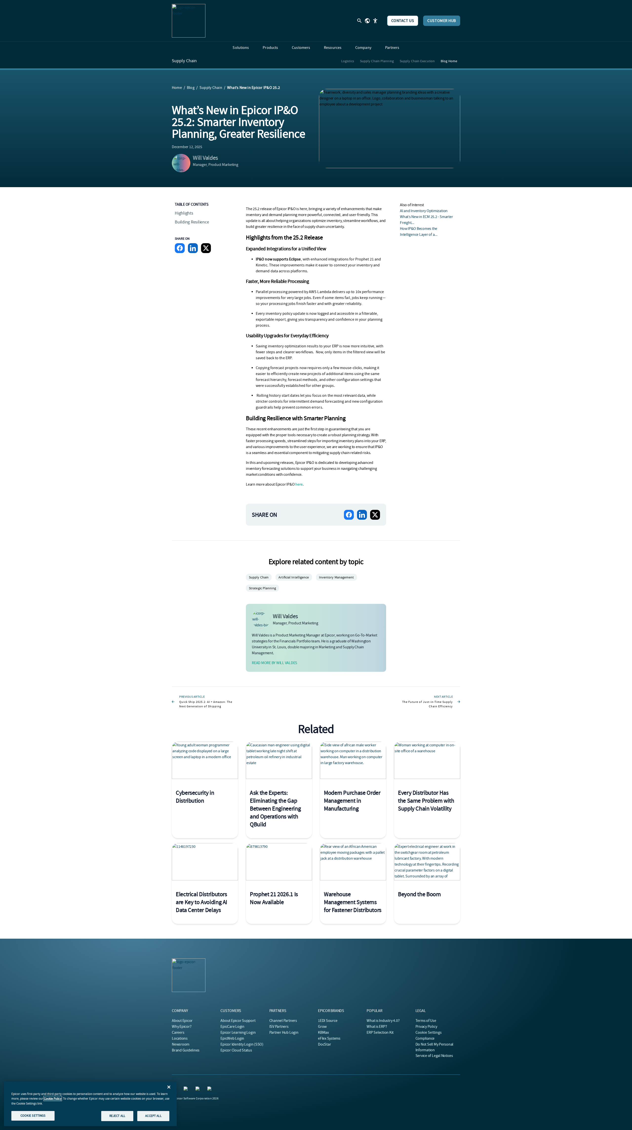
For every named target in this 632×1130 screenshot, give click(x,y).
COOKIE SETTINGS (33, 1115)
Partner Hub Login (283, 1032)
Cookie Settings (428, 1032)
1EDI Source (327, 1020)
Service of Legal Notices (434, 1055)
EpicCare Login (232, 1026)
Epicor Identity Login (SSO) (241, 1044)
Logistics (347, 61)
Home (177, 87)
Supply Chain (184, 61)
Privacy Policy (426, 1026)
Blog (191, 87)
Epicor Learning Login (238, 1032)
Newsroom (180, 1044)
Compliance (425, 1038)
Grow (322, 1026)
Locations (180, 1038)
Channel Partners (283, 1020)
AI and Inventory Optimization (424, 210)
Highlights (184, 213)
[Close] (168, 1087)
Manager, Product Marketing (215, 164)
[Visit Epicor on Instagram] (187, 1089)
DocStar (324, 1044)
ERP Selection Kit (380, 1032)
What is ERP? (377, 1026)
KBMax (323, 1032)
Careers (178, 1032)
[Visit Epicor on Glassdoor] (198, 1089)
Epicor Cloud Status (236, 1050)
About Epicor (182, 1020)
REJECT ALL (117, 1116)
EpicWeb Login (232, 1038)
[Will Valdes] (181, 163)
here (299, 484)
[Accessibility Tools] (375, 21)
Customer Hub (441, 20)
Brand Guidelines (185, 1050)
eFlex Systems (329, 1038)
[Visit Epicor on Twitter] (210, 1089)
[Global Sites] (367, 21)
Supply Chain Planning (377, 61)
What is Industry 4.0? (383, 1020)
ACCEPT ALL (153, 1116)
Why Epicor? (181, 1026)
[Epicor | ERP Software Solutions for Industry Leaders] (188, 21)
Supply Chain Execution (417, 61)
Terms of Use (425, 1020)
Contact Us (402, 20)
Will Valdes (205, 157)
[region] (90, 1104)
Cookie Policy (52, 1098)
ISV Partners (279, 1026)
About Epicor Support (237, 1020)
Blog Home (449, 61)
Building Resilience (192, 222)
